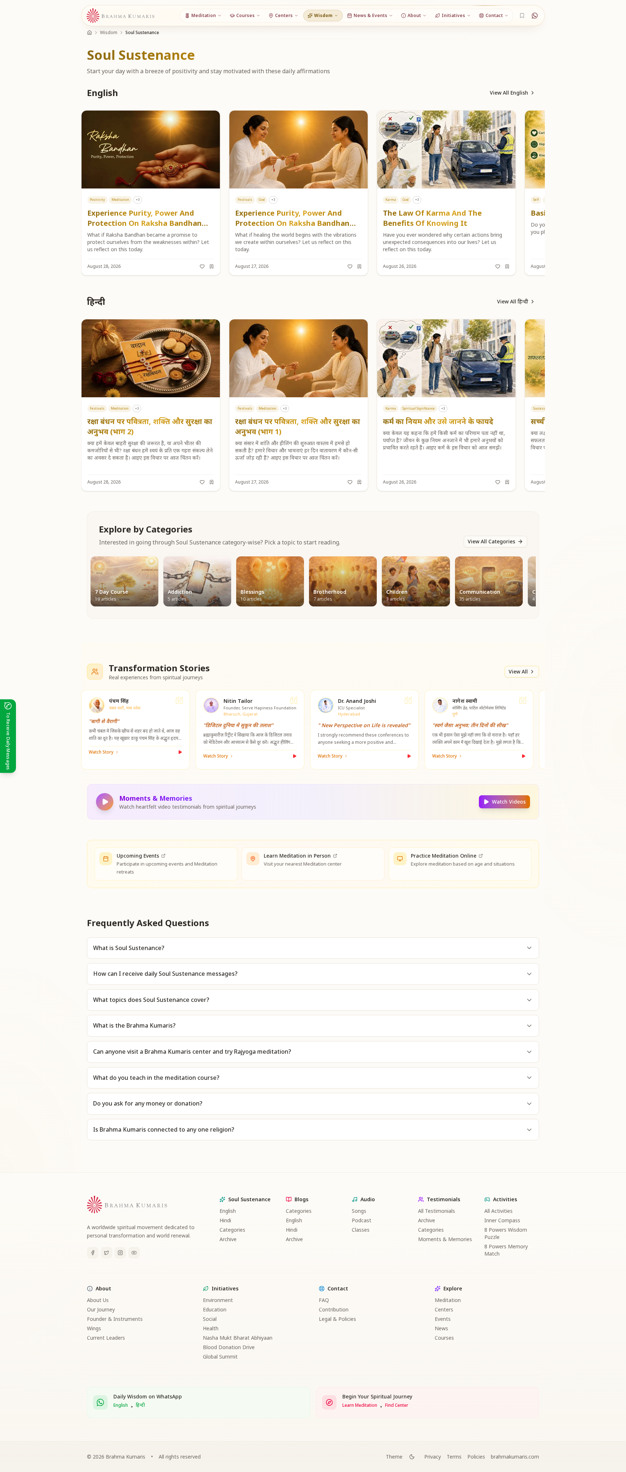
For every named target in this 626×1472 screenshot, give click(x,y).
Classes (361, 1229)
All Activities (498, 1210)
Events (443, 1318)
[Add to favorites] (202, 266)
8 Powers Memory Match (506, 1250)
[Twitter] (106, 1253)
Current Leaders (106, 1337)
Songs (359, 1210)
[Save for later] (211, 266)
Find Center (396, 1405)
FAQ (324, 1300)
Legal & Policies (337, 1318)
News (441, 1328)
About (103, 1288)
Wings (94, 1328)
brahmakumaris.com (515, 1456)
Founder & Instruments (115, 1318)
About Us (98, 1300)
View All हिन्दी (512, 301)
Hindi (225, 1220)
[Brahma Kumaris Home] (121, 15)
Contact (337, 1288)
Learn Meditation (359, 1405)
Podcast (361, 1220)
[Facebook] (93, 1253)
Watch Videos (509, 801)
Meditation (448, 1300)
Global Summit (220, 1356)
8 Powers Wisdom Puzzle (505, 1233)
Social (210, 1318)
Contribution (334, 1309)
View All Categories (491, 541)
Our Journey (101, 1309)
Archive (228, 1239)
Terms (454, 1456)
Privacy (432, 1456)
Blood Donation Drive (229, 1347)
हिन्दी (140, 1405)
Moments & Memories (445, 1239)
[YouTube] (134, 1253)
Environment (218, 1300)
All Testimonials (436, 1210)
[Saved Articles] (522, 15)
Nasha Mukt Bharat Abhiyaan (237, 1337)
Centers (444, 1309)
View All (518, 671)
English (228, 1210)
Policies (476, 1456)
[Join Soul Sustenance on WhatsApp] (535, 15)
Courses (444, 1337)
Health (210, 1328)
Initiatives (225, 1288)
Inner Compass (502, 1220)
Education (214, 1309)
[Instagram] (120, 1253)
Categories (232, 1229)
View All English (509, 92)
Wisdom (108, 32)
